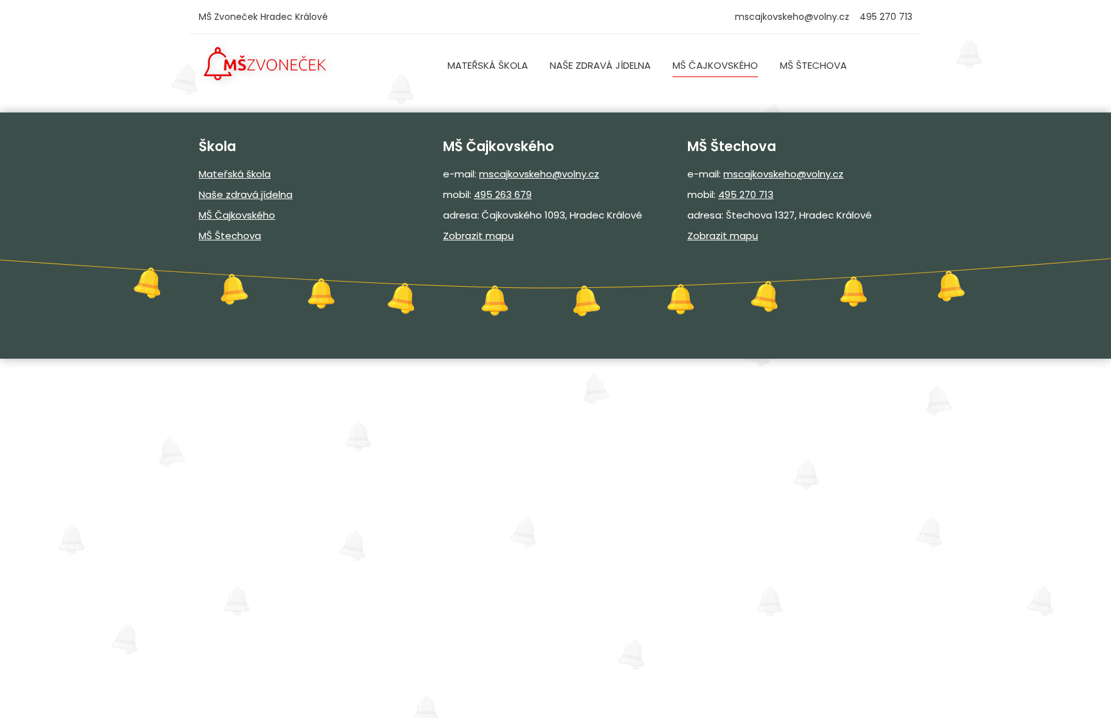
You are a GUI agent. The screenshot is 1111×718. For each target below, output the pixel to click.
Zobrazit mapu (478, 235)
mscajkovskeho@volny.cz (792, 16)
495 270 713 (745, 194)
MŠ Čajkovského (715, 65)
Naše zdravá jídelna (600, 65)
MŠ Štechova (813, 65)
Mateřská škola (487, 65)
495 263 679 (503, 194)
